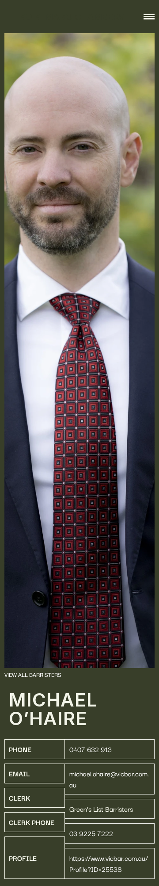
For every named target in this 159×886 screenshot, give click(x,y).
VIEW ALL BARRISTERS (32, 675)
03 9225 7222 (91, 833)
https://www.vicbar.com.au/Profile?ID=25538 (108, 863)
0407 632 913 (90, 749)
